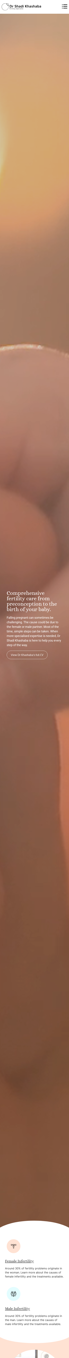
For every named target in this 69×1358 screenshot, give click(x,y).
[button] (54, 7)
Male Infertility (17, 1308)
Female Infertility (19, 1261)
